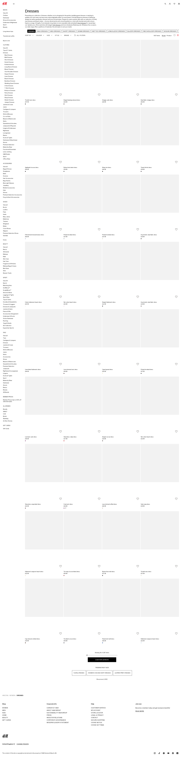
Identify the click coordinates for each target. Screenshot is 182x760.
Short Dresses (9, 59)
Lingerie (5, 373)
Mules (5, 226)
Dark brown (102, 440)
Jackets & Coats (8, 104)
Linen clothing (7, 152)
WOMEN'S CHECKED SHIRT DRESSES (99, 673)
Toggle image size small (178, 35)
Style (57, 35)
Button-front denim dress (70, 167)
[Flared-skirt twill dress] (121, 607)
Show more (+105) (101, 679)
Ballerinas (6, 219)
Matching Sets (7, 285)
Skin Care (6, 259)
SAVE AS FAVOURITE (60, 95)
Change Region (23, 744)
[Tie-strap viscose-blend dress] (83, 540)
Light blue (141, 642)
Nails (4, 256)
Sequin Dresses (9, 74)
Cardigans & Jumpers (9, 109)
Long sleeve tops (8, 31)
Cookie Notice (96, 722)
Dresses (5, 52)
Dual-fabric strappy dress (148, 100)
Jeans (5, 107)
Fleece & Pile (7, 311)
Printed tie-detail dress (70, 234)
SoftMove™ (6, 288)
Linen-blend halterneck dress (33, 369)
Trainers (5, 221)
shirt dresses (57, 25)
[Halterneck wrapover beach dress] (44, 540)
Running (5, 321)
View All (5, 13)
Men (3, 710)
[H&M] (4, 3)
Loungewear (6, 133)
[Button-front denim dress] (83, 135)
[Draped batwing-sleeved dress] (83, 68)
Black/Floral (141, 373)
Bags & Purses (7, 169)
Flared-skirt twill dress (108, 639)
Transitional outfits (8, 36)
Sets (4, 270)
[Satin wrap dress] (160, 472)
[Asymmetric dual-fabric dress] (160, 203)
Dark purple (141, 171)
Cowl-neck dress (68, 504)
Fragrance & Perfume (9, 263)
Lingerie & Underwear (9, 128)
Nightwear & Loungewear (10, 371)
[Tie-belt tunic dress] (44, 68)
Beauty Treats (7, 273)
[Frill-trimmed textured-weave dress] (44, 203)
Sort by (28, 35)
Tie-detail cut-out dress (70, 639)
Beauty (5, 27)
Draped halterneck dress (109, 302)
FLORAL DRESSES (79, 673)
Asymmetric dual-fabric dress (149, 234)
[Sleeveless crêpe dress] (83, 405)
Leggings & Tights (8, 295)
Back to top (180, 380)
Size (48, 35)
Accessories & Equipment (10, 314)
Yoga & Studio (7, 323)
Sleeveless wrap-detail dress (33, 504)
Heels (4, 214)
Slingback (6, 223)
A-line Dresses (9, 85)
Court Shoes (7, 228)
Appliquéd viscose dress (31, 167)
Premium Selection (8, 144)
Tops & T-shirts (7, 50)
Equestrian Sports (8, 328)
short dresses (82, 23)
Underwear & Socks (9, 316)
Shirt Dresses (9, 95)
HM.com (5, 695)
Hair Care (6, 261)
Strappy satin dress (107, 100)
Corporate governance (56, 720)
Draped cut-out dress (108, 437)
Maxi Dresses (9, 55)
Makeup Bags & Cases (9, 266)
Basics (5, 135)
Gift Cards (6, 428)
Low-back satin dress (31, 437)
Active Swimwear (8, 318)
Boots (5, 207)
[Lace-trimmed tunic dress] (83, 337)
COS (4, 414)
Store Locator (97, 713)
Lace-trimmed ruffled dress (109, 504)
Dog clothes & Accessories (11, 197)
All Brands (6, 392)
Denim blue (102, 642)
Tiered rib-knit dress (146, 167)
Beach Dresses (9, 78)
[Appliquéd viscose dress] (44, 135)
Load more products (102, 659)
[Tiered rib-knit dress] (160, 135)
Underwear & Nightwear (10, 22)
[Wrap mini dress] (121, 135)
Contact (94, 717)
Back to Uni (6, 40)
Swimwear (6, 17)
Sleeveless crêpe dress (70, 437)
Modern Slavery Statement (58, 722)
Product (169, 35)
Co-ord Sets (6, 116)
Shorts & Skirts (7, 292)
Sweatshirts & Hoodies (10, 123)
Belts (4, 173)
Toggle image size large (174, 35)
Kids (4, 713)
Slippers (5, 231)
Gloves (5, 192)
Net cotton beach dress (70, 302)
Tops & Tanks (7, 299)
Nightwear (6, 130)
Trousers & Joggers (9, 304)
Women (12, 695)
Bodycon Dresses (10, 90)
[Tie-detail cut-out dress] (83, 607)
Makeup (5, 254)
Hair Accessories (8, 178)
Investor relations (54, 717)
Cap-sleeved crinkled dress (32, 639)
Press (49, 715)
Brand (66, 35)
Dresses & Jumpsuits (9, 306)
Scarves (5, 176)
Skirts (4, 121)
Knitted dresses (9, 64)
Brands (5, 409)
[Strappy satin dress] (121, 68)
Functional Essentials (9, 149)
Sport (4, 25)
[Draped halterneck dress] (121, 270)
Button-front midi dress (108, 571)
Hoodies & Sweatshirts (10, 302)
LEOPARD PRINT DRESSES (122, 673)
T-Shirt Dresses (9, 88)
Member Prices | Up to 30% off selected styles (12, 400)
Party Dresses (9, 93)
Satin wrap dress (145, 504)
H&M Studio (6, 154)
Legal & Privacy (97, 715)
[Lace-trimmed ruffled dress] (121, 472)
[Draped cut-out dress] (121, 405)
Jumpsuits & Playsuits (9, 126)
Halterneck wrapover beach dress (34, 571)
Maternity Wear (7, 147)
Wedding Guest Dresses (12, 83)
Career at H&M (52, 708)
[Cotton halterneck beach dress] (44, 270)
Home (5, 240)
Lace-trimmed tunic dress (71, 369)
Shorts (5, 142)
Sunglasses (6, 171)
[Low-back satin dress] (44, 405)
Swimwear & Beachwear (10, 140)
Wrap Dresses (9, 97)
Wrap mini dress (106, 167)
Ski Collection (7, 325)
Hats (4, 190)
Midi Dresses (8, 57)
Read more (139, 711)
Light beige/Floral (25, 238)
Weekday (5, 418)
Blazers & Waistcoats (9, 119)
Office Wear (6, 159)
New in (5, 249)
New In (5, 283)
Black (25, 171)
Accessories (7, 357)
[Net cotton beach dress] (83, 270)
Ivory (25, 373)
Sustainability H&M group (57, 713)
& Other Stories (7, 421)
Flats (4, 212)
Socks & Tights (7, 137)
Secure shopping (98, 720)
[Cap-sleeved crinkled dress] (44, 607)
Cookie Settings (97, 725)
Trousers (5, 111)
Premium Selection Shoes (10, 233)
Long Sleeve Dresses (11, 67)
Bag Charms (6, 180)
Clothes (5, 15)
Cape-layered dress (107, 369)
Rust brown (25, 642)
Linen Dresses (9, 76)
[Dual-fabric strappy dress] (160, 68)
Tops (4, 338)
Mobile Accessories (9, 188)
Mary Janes (6, 216)
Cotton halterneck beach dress (33, 302)
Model (164, 35)
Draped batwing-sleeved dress (72, 100)
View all (5, 166)
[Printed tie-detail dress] (83, 203)
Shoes (5, 359)
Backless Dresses (10, 81)
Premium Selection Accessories (12, 195)
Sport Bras (6, 297)
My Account (95, 710)
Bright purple (25, 440)
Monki (5, 416)
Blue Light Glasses (8, 183)
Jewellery (6, 185)
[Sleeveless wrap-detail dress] (44, 472)
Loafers (5, 209)
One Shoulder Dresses (11, 71)
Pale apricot (25, 575)
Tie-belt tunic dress (30, 100)
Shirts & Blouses (8, 114)
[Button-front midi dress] (121, 540)
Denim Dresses (9, 62)
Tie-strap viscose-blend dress (72, 571)
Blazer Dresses (9, 69)
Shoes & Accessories (9, 20)
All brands (6, 252)
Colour (39, 35)
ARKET (5, 411)
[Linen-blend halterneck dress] (44, 337)
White (141, 440)
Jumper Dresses (9, 102)
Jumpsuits (6, 368)
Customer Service (98, 708)
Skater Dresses (9, 100)
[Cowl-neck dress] (83, 472)
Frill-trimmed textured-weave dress (34, 234)
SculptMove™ (7, 290)
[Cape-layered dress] (121, 337)
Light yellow (102, 373)
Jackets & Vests (8, 309)
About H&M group (54, 710)
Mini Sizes (6, 268)
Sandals (5, 235)
